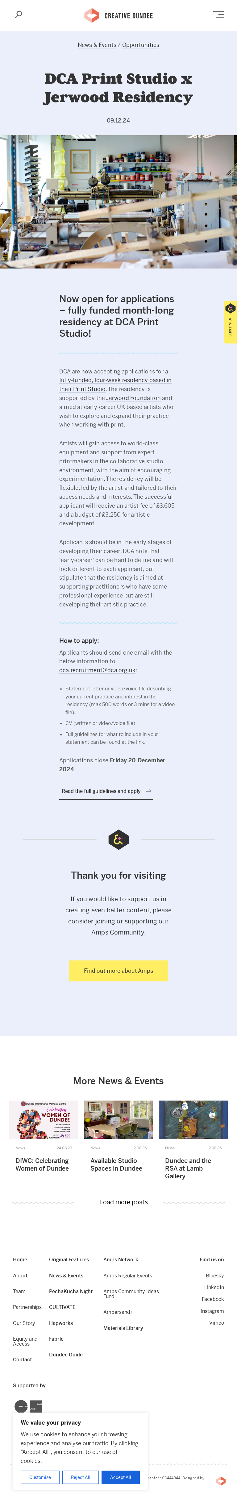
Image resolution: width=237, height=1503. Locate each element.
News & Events (97, 44)
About (20, 1275)
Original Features (69, 1259)
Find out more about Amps (118, 970)
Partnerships (27, 1307)
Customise (40, 1477)
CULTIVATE (62, 1307)
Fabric (56, 1339)
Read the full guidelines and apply (101, 791)
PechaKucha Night (71, 1291)
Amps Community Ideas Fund (131, 1294)
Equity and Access (25, 1341)
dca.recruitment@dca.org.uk (97, 670)
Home (20, 1259)
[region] (80, 1452)
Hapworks (61, 1323)
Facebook (213, 1299)
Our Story (24, 1323)
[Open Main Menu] (218, 14)
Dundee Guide (66, 1354)
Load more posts (124, 1202)
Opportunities (141, 44)
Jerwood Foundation (133, 398)
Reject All (80, 1477)
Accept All (120, 1477)
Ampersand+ (118, 1312)
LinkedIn (214, 1287)
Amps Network (120, 1259)
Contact (22, 1359)
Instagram (212, 1311)
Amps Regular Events (127, 1275)
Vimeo (216, 1323)
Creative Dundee (118, 15)
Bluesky (215, 1275)
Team (19, 1291)
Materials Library (123, 1328)
